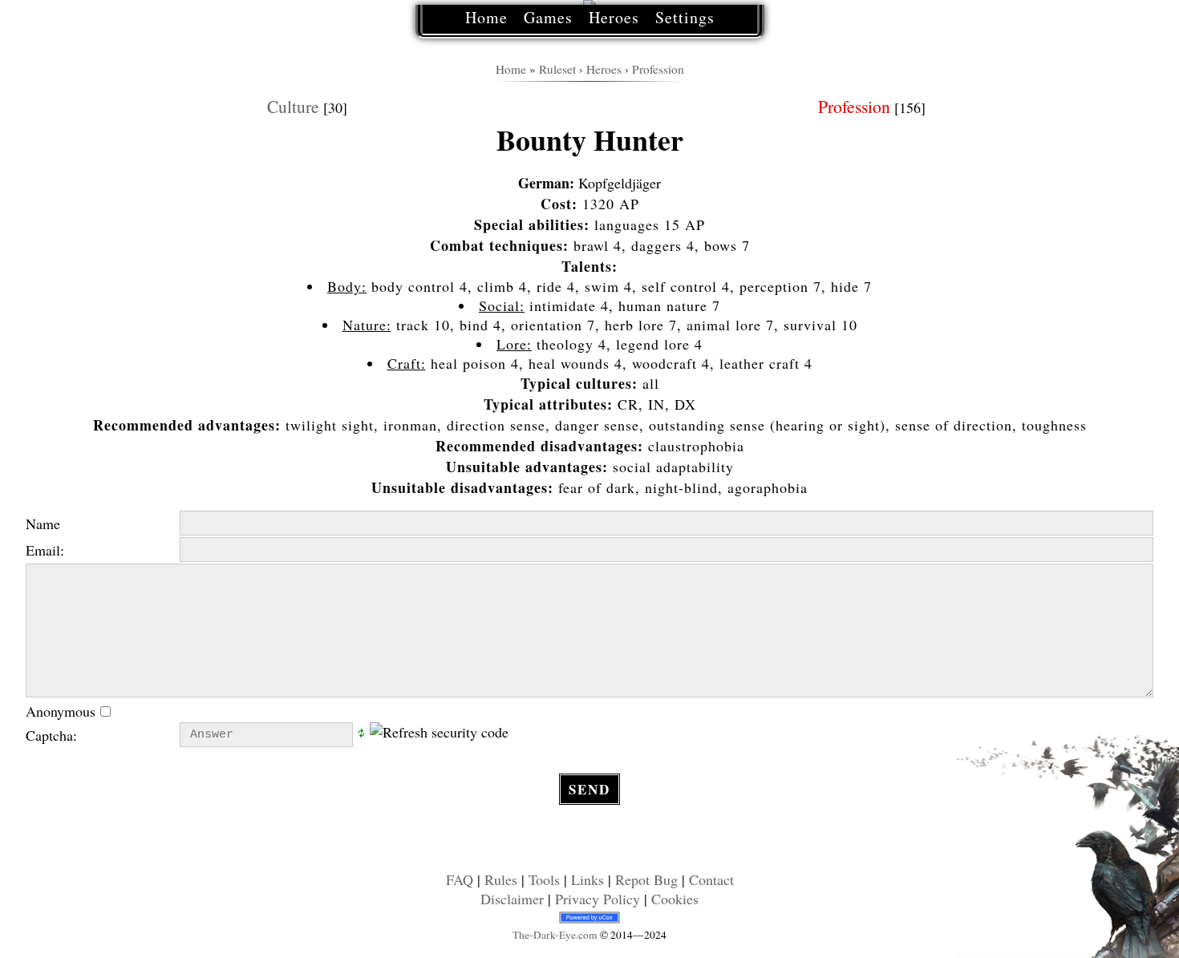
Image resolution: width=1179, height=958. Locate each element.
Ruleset (557, 69)
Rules (500, 879)
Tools (544, 879)
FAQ (459, 879)
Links (587, 879)
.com (555, 935)
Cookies (675, 898)
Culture (293, 106)
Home (486, 17)
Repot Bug (646, 879)
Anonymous (63, 711)
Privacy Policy (597, 898)
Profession (658, 69)
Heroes (614, 17)
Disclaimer (512, 898)
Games (548, 17)
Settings (685, 17)
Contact (711, 879)
